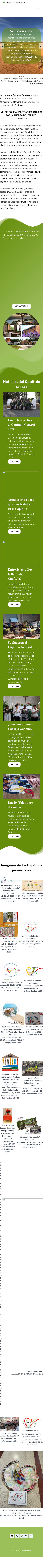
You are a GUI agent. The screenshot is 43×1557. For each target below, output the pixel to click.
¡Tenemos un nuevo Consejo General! (21, 726)
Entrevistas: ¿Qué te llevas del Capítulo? (20, 574)
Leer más (15, 462)
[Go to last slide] (2, 46)
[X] (17, 1536)
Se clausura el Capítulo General (20, 644)
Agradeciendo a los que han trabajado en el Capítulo (21, 504)
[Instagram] (21, 1536)
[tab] (19, 76)
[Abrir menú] (38, 8)
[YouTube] (26, 1536)
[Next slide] (41, 46)
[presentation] (21, 404)
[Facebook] (12, 1536)
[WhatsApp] (31, 1536)
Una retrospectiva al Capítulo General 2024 (21, 424)
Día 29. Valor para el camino (20, 804)
